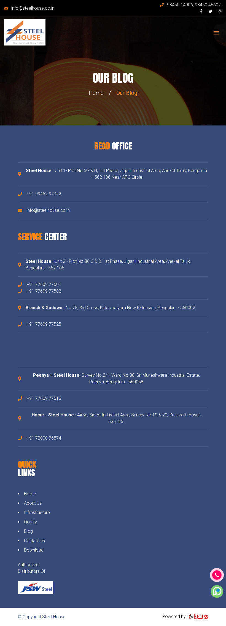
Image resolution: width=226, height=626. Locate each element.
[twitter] (210, 11)
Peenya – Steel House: (56, 375)
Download (34, 550)
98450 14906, (181, 4)
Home (96, 93)
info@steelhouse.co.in (32, 8)
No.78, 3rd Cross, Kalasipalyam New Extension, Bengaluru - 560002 (110, 307)
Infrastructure (37, 512)
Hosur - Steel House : (54, 415)
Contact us (34, 540)
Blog (28, 531)
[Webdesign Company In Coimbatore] (198, 616)
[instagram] (219, 11)
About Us (33, 503)
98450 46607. (208, 4)
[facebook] (201, 11)
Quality (30, 522)
